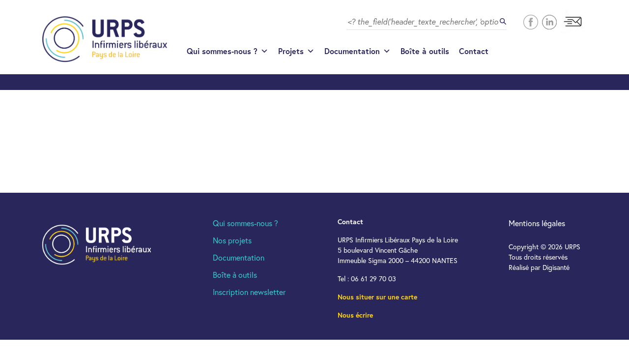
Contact (473, 51)
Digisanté (556, 267)
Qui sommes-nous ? (222, 51)
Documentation (352, 51)
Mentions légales (537, 223)
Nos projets (232, 240)
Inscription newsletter (249, 292)
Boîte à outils (424, 51)
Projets (291, 51)
